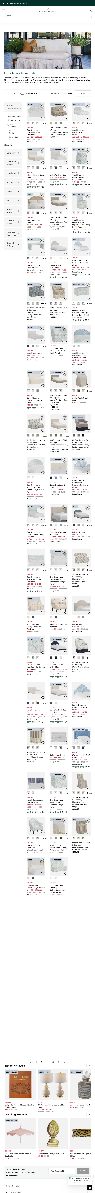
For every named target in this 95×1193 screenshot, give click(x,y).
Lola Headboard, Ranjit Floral (34, 133)
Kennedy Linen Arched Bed (56, 266)
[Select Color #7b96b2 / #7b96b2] (73, 747)
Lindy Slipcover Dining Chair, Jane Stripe (80, 804)
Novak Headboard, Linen (57, 486)
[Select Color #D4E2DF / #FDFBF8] (33, 477)
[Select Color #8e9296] (28, 435)
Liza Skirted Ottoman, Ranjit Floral (36, 668)
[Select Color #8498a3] (28, 213)
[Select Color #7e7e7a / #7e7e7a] (51, 525)
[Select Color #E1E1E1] (37, 346)
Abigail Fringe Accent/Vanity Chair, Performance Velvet (58, 847)
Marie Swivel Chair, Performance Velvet (80, 445)
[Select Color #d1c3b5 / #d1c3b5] (78, 747)
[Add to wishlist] (42, 117)
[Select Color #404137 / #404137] (37, 702)
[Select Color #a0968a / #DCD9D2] (78, 570)
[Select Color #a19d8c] (55, 123)
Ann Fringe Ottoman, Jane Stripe (35, 758)
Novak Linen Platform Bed (36, 710)
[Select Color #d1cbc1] (83, 525)
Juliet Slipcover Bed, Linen (35, 176)
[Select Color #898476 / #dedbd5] (83, 570)
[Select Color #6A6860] (55, 435)
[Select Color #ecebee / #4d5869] (28, 793)
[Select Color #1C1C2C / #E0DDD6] (73, 657)
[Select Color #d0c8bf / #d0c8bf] (78, 617)
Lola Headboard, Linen (34, 221)
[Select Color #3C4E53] (33, 617)
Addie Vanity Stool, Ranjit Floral (80, 178)
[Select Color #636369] (73, 435)
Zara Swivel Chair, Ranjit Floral (57, 351)
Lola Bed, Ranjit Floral (79, 133)
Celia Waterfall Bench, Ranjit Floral (35, 268)
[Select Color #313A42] (28, 346)
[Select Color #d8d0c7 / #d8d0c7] (55, 747)
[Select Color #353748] (73, 525)
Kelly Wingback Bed (58, 175)
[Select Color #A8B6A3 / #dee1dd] (28, 123)
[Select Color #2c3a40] (37, 213)
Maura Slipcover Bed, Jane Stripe (59, 223)
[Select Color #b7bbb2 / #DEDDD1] (33, 303)
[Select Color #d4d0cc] (51, 838)
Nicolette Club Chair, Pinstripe (58, 625)
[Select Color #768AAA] (33, 346)
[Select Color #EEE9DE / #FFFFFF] (28, 477)
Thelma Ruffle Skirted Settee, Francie (36, 445)
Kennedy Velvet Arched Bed (56, 665)
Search (7, 15)
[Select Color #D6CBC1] (78, 657)
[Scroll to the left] (85, 1065)
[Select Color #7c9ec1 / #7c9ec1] (60, 525)
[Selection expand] (89, 93)
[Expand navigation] (5, 10)
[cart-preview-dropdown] (91, 10)
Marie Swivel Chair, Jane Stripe (58, 313)
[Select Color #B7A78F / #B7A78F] (33, 702)
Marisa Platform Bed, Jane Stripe (59, 401)
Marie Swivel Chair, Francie (80, 667)
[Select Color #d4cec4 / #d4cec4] (83, 390)
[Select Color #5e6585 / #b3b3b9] (73, 123)
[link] (13, 121)
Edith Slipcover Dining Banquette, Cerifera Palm (57, 890)
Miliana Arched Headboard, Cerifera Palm (35, 489)
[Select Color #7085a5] (55, 477)
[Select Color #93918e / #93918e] (83, 617)
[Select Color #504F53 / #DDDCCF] (51, 213)
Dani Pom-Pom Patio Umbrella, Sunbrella (18, 1154)
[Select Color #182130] (83, 435)
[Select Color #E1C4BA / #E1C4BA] (51, 258)
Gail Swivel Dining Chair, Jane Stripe (80, 848)
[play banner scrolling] (7, 3)
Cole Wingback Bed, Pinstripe (58, 710)
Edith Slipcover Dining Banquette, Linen (34, 400)
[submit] (91, 17)
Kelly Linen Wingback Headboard (59, 533)
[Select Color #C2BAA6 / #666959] (73, 570)
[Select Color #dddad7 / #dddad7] (60, 657)
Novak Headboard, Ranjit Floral (35, 580)
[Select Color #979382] (37, 435)
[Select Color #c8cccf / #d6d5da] (78, 167)
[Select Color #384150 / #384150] (28, 702)
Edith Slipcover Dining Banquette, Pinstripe (34, 626)
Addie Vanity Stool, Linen (80, 399)
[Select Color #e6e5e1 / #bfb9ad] (73, 346)
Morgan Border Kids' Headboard (81, 755)
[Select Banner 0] (3, 3)
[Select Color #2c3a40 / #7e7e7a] (60, 747)
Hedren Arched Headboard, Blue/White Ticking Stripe (80, 483)
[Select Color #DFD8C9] (28, 617)
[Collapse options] (20, 107)
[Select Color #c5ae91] (51, 123)
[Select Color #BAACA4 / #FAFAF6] (37, 123)
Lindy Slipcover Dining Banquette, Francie (80, 581)
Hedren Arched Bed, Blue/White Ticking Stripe (81, 262)
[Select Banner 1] (5, 3)
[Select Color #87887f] (60, 123)
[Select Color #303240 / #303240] (51, 657)
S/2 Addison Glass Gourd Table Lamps (51, 1105)
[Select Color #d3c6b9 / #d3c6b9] (73, 390)
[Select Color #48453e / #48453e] (78, 390)
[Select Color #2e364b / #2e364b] (83, 747)
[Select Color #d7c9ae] (33, 213)
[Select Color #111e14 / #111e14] (55, 657)
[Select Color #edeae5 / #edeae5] (60, 167)
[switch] (22, 94)
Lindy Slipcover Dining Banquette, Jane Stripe (34, 314)
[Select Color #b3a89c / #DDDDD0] (83, 793)
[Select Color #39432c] (60, 838)
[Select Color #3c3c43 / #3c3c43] (55, 167)
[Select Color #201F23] (51, 477)
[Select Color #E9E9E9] (28, 167)
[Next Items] (64, 1062)
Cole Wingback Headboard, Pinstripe (36, 886)
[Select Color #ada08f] (33, 435)
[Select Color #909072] (51, 435)
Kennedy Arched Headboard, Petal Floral (79, 707)
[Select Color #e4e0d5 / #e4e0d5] (33, 390)
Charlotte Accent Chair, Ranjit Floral (35, 848)
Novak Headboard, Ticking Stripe (35, 801)
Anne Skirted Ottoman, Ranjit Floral (56, 804)
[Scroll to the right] (89, 1065)
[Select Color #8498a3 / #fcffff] (33, 123)
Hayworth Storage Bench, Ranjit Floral (80, 313)
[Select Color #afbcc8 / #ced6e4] (78, 346)
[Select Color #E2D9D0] (33, 167)
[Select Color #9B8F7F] (83, 657)
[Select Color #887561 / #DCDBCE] (60, 213)
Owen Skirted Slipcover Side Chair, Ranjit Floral (81, 224)
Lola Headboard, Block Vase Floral (79, 356)
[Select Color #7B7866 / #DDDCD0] (55, 213)
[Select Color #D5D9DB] (60, 477)
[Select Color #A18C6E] (60, 435)
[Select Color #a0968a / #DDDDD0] (37, 303)
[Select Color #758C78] (78, 435)
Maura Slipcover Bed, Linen (59, 445)
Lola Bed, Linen (78, 532)
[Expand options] (18, 152)
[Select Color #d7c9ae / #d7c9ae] (51, 167)
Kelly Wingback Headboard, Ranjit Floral (57, 581)
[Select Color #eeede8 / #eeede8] (60, 258)
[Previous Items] (30, 1062)
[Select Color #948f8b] (78, 525)
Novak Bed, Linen (34, 353)
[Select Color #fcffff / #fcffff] (55, 258)
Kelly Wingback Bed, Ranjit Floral (35, 535)
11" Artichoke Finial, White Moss (51, 1153)
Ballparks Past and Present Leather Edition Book (20, 1105)
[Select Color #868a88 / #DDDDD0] (28, 303)
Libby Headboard (79, 624)
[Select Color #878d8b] (55, 838)
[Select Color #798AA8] (37, 167)
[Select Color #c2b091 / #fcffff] (83, 123)
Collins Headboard (57, 754)
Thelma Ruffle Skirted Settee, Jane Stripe (59, 133)
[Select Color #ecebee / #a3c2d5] (33, 793)
